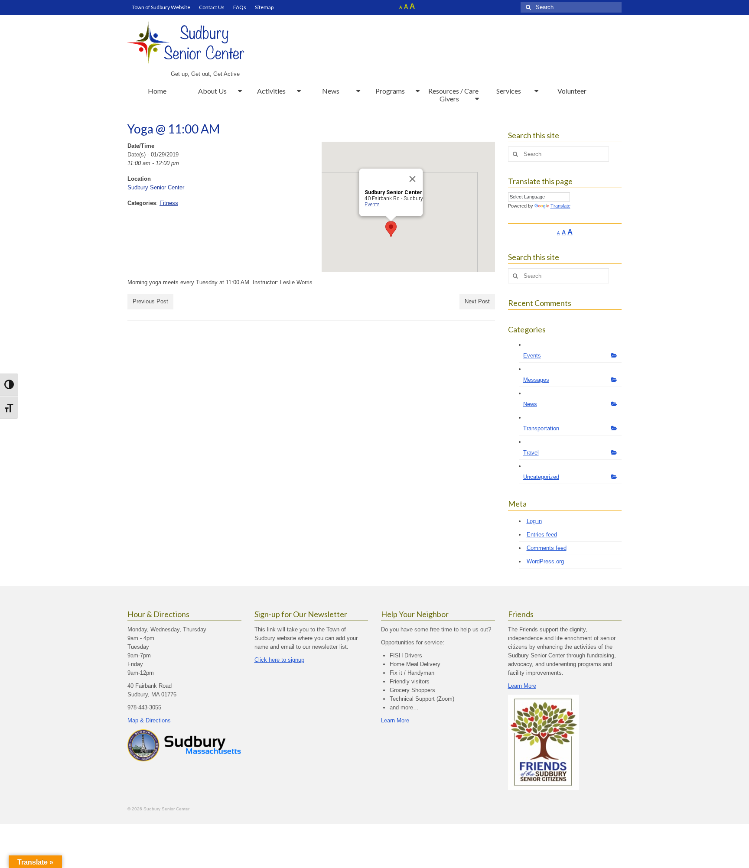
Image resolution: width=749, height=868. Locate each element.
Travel (531, 452)
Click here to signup (279, 660)
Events (371, 205)
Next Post (477, 301)
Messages (536, 380)
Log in (534, 521)
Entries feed (542, 534)
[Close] (412, 179)
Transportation (541, 428)
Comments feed (547, 548)
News (530, 404)
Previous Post (150, 301)
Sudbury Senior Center (155, 187)
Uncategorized (541, 477)
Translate (560, 205)
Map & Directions (149, 720)
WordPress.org (545, 561)
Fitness (169, 203)
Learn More (395, 720)
